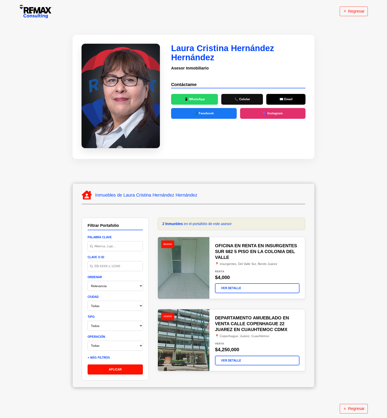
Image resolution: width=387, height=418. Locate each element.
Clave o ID (96, 257)
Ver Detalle (231, 288)
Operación (96, 336)
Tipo (91, 316)
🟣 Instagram (273, 113)
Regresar (356, 11)
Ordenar (95, 277)
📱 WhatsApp (194, 99)
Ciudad (93, 297)
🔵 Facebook (204, 113)
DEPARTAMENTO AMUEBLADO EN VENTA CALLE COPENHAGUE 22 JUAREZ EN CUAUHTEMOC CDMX (252, 323)
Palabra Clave (100, 237)
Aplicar (115, 369)
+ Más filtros (99, 357)
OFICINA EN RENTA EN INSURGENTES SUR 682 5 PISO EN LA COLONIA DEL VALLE (256, 251)
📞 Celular (242, 99)
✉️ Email (286, 99)
